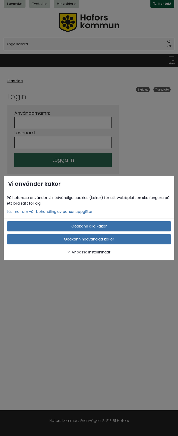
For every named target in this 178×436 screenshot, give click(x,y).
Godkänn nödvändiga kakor (89, 239)
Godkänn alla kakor (89, 226)
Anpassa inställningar (91, 252)
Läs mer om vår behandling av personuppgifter (50, 211)
